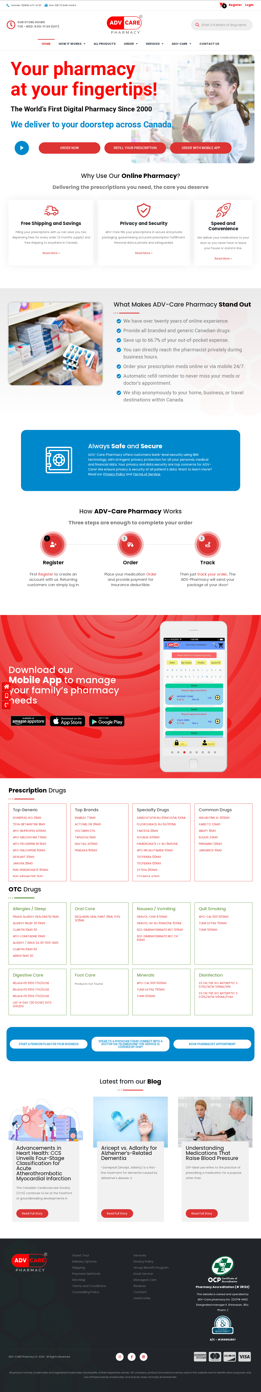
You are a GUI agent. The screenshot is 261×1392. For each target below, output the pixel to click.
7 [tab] (209, 752)
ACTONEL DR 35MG (88, 824)
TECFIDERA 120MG (149, 857)
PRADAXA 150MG (86, 850)
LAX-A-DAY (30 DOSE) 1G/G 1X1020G (32, 1004)
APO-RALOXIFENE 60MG (29, 850)
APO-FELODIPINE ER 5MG (29, 844)
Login (249, 5)
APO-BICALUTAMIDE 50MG (155, 850)
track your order (211, 574)
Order (151, 574)
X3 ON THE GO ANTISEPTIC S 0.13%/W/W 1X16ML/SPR (218, 985)
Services (140, 1255)
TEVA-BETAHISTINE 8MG (29, 824)
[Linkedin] (143, 1357)
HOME (46, 44)
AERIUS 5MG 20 (23, 956)
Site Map (78, 1280)
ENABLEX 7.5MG (85, 818)
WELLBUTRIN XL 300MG (214, 818)
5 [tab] (197, 752)
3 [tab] (185, 752)
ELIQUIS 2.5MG (208, 837)
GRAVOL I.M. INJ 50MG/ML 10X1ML (159, 923)
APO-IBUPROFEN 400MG (29, 831)
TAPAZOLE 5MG (85, 837)
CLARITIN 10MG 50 (25, 949)
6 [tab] (203, 752)
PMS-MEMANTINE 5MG (28, 876)
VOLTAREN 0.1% (85, 831)
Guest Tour (80, 1255)
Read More (51, 253)
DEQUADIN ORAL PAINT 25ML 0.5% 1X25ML (97, 918)
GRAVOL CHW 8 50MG (152, 917)
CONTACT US (209, 44)
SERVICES (153, 44)
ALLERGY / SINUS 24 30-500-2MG (36, 943)
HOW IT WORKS (70, 44)
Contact (140, 1292)
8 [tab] (215, 752)
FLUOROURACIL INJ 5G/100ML (156, 824)
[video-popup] (22, 148)
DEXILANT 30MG (23, 857)
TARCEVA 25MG (147, 831)
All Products (105, 44)
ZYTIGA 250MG (147, 870)
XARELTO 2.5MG (209, 824)
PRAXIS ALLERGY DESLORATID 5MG (36, 917)
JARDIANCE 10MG (210, 850)
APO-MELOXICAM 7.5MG (29, 837)
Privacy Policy (144, 1261)
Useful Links (142, 1298)
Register (235, 5)
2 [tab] (179, 752)
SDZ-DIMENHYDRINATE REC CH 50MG (157, 938)
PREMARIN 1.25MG (210, 844)
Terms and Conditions (89, 1286)
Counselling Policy (85, 1292)
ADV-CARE (179, 44)
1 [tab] (172, 752)
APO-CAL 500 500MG (214, 917)
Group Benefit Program (151, 1267)
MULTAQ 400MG (86, 844)
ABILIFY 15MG (207, 831)
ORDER (129, 44)
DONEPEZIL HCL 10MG (27, 818)
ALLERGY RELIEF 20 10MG (29, 923)
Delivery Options (84, 1261)
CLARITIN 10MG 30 (25, 930)
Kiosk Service (143, 1273)
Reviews (140, 1286)
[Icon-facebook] (131, 1357)
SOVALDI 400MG (148, 837)
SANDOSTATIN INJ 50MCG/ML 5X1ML (161, 818)
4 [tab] (191, 752)
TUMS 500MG (208, 930)
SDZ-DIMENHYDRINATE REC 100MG (160, 930)
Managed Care (145, 1280)
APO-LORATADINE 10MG (29, 936)
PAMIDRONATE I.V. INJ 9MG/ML (157, 844)
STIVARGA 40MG (148, 876)
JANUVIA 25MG (23, 863)
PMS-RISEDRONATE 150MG (30, 870)
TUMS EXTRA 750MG (213, 923)
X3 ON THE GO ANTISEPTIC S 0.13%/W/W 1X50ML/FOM (218, 995)
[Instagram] (120, 1357)
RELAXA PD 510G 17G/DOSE (31, 983)
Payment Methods (86, 1273)
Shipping (78, 1267)
